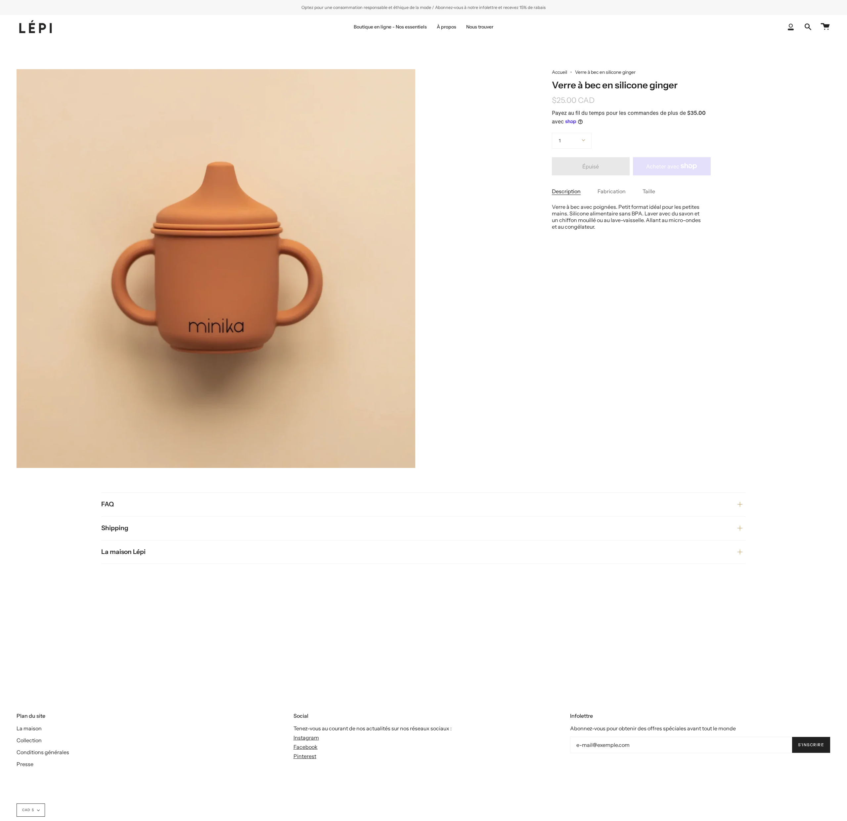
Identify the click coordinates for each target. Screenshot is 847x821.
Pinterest (304, 756)
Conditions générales (43, 752)
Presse (25, 764)
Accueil (559, 72)
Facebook (305, 747)
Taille (649, 191)
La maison (29, 728)
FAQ (107, 504)
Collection (29, 740)
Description (566, 191)
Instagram (306, 737)
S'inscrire (811, 744)
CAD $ (28, 810)
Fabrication (612, 191)
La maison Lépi (123, 552)
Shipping (114, 528)
